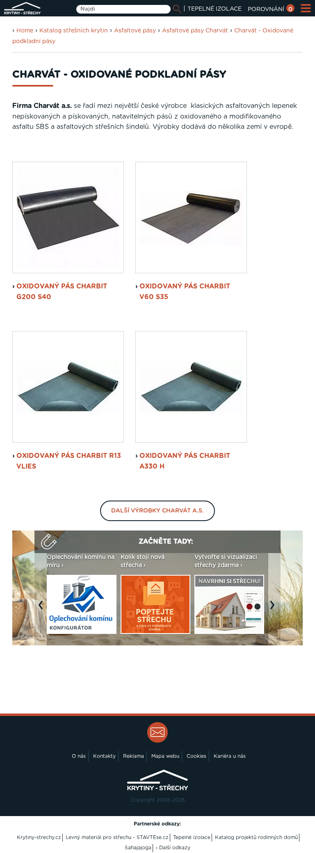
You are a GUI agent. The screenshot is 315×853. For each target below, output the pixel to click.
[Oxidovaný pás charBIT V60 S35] (191, 217)
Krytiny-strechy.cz (39, 837)
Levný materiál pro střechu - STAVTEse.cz (117, 837)
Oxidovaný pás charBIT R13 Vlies (68, 461)
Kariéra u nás (230, 756)
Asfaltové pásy (135, 31)
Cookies (196, 756)
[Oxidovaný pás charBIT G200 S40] (68, 217)
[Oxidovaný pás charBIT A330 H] (191, 387)
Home (24, 31)
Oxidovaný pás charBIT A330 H (184, 461)
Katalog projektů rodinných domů (256, 837)
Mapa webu (165, 756)
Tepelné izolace (191, 837)
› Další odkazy (173, 847)
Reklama (133, 756)
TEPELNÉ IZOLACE (214, 9)
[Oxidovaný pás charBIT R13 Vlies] (68, 387)
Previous (43, 609)
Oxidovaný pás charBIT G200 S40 (61, 291)
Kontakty (104, 756)
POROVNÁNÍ (270, 9)
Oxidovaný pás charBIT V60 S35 (184, 291)
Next (274, 609)
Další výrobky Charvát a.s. (157, 511)
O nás (79, 756)
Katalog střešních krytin (73, 31)
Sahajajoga (138, 847)
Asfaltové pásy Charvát (195, 31)
